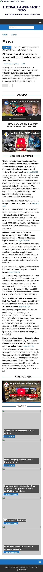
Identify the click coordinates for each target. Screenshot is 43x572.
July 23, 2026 (10, 465)
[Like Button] (5, 85)
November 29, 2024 (12, 552)
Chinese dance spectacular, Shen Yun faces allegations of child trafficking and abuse (19, 488)
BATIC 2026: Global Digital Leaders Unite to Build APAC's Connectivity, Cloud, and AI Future (20, 269)
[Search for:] (21, 27)
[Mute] (33, 118)
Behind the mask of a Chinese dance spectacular (18, 547)
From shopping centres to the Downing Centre (18, 460)
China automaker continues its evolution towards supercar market (21, 57)
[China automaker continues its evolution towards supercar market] (21, 48)
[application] (21, 110)
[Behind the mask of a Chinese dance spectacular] (21, 540)
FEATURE (21, 406)
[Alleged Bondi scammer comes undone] (21, 424)
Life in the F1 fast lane (15, 520)
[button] (39, 22)
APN (23, 64)
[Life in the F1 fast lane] (21, 511)
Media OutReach (24, 156)
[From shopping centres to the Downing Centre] (21, 453)
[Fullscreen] (37, 118)
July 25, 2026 (10, 436)
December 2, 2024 (11, 523)
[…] (34, 81)
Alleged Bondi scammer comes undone (19, 432)
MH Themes (23, 570)
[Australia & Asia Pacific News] (12, 1)
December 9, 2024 (11, 494)
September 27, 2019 (11, 64)
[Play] (5, 118)
